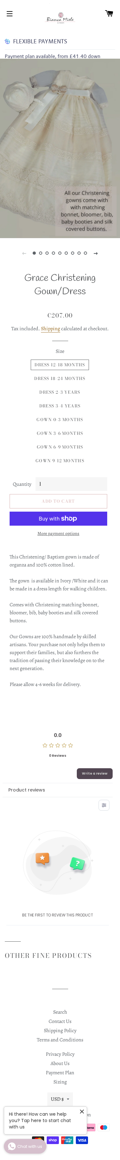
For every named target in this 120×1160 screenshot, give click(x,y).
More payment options (58, 533)
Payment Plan (60, 1072)
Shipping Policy (60, 1030)
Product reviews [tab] (26, 790)
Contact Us (60, 1021)
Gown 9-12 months (60, 460)
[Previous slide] (24, 253)
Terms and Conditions (60, 1039)
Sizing (60, 1081)
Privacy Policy (60, 1054)
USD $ (57, 1099)
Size (60, 351)
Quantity (22, 484)
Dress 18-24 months (59, 378)
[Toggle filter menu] (104, 805)
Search (60, 1012)
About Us (60, 1063)
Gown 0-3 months (59, 419)
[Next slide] (96, 253)
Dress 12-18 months (60, 364)
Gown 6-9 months (60, 447)
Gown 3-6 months (60, 433)
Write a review (95, 773)
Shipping (50, 328)
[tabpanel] (60, 148)
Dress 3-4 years (60, 406)
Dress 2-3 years (59, 392)
